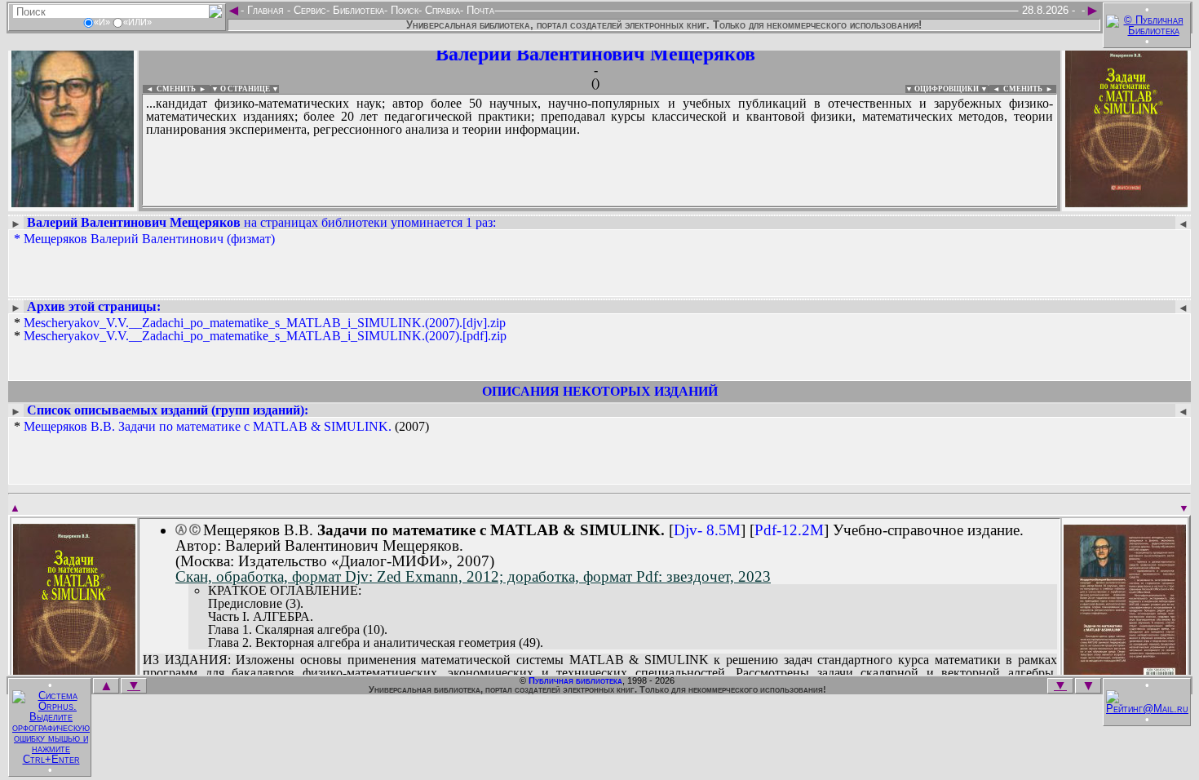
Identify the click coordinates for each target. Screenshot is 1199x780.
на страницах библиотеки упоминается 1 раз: (261, 222)
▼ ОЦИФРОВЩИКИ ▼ (946, 89)
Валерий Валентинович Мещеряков (595, 53)
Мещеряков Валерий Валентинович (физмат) (149, 239)
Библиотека (357, 10)
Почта (478, 10)
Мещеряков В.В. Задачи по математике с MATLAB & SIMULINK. (208, 426)
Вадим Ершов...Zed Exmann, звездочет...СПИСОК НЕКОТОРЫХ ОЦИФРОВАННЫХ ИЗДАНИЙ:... (538, 207)
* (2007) (221, 426)
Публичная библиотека (575, 680)
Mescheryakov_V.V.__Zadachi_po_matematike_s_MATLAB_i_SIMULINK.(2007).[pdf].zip (265, 336)
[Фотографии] (72, 202)
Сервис (308, 10)
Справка (441, 10)
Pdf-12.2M (789, 529)
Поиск (402, 10)
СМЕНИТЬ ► (1029, 89)
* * (260, 330)
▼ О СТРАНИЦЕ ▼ (245, 89)
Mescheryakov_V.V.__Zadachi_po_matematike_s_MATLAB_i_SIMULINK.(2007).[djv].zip (265, 323)
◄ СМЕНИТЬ (169, 89)
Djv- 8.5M (707, 529)
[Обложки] (1126, 202)
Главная (265, 10)
